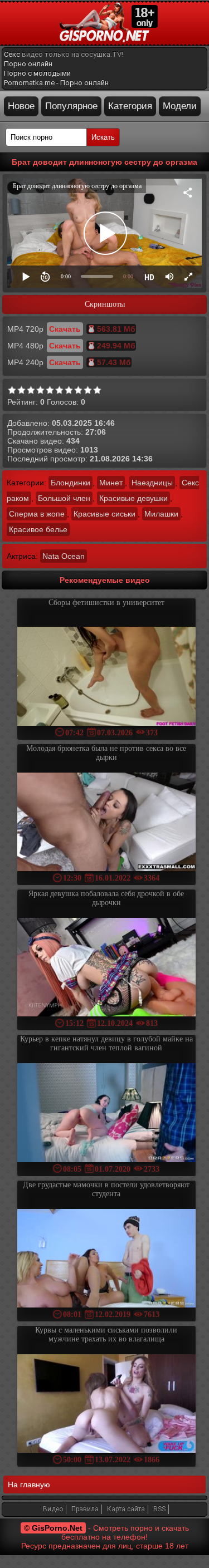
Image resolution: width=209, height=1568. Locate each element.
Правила (85, 1509)
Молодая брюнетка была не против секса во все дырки (106, 752)
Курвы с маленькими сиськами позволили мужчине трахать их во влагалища (106, 1334)
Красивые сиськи (104, 513)
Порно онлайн (28, 64)
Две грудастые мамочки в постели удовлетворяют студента (106, 1189)
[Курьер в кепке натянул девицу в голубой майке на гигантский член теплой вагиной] (106, 1113)
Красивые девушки (133, 498)
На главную (29, 1484)
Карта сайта (126, 1509)
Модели (180, 106)
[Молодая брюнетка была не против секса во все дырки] (106, 823)
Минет (111, 482)
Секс (12, 54)
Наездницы (152, 482)
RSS (159, 1509)
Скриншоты (105, 304)
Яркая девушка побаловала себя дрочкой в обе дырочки (106, 898)
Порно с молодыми (37, 73)
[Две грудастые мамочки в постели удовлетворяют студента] (106, 1259)
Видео (53, 1509)
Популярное (71, 106)
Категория (130, 106)
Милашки (161, 513)
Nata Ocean (63, 556)
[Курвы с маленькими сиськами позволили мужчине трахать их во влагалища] (106, 1404)
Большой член (64, 498)
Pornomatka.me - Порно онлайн (56, 82)
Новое (21, 106)
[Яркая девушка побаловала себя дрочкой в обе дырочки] (106, 968)
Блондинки (70, 482)
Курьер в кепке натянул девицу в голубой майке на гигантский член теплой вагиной (106, 1043)
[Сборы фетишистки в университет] (106, 677)
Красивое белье (38, 529)
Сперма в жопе (37, 513)
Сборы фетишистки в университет (106, 602)
